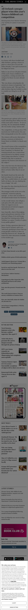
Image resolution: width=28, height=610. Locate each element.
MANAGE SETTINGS (14, 607)
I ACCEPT (14, 603)
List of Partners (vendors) (7, 599)
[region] (14, 585)
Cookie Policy (13, 581)
